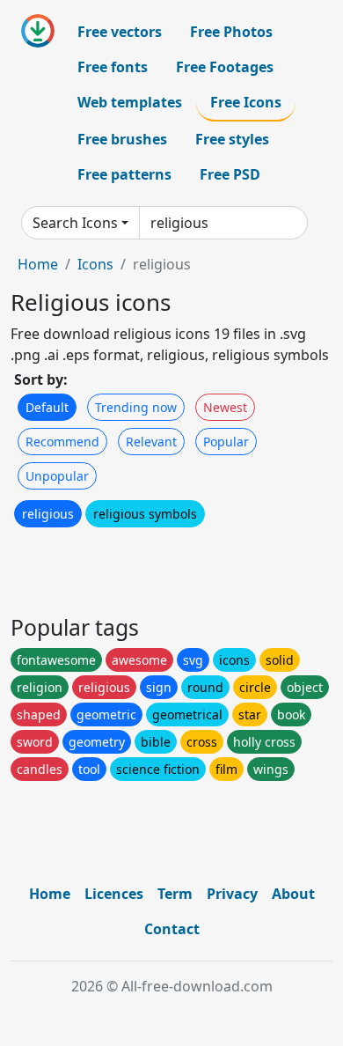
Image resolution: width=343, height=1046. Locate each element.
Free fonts (112, 67)
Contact (172, 929)
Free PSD (230, 174)
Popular (226, 441)
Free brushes (122, 139)
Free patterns (124, 174)
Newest (225, 407)
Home (38, 264)
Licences (113, 893)
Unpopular (57, 476)
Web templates (129, 102)
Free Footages (225, 67)
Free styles (232, 139)
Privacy (232, 893)
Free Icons (245, 102)
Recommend (62, 441)
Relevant (151, 441)
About (293, 893)
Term (175, 893)
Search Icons (75, 222)
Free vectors (119, 31)
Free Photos (231, 31)
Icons (95, 264)
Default (47, 407)
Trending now (136, 407)
